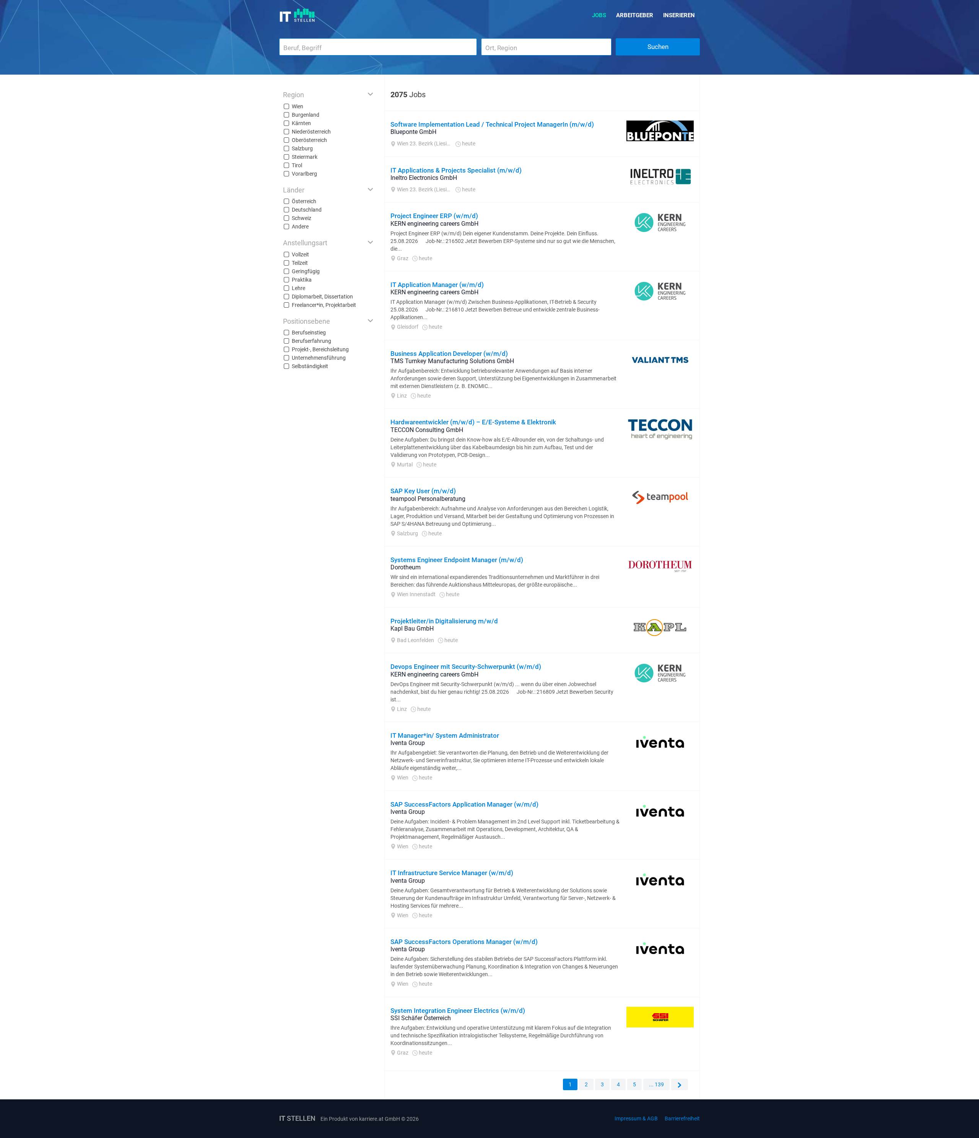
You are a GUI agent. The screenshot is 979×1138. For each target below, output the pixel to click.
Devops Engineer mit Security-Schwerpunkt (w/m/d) (465, 666)
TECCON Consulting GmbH (426, 430)
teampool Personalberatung (427, 498)
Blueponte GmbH (413, 131)
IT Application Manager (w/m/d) (437, 285)
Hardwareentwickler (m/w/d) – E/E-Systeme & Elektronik (473, 422)
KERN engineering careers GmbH (434, 223)
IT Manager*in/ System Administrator (444, 735)
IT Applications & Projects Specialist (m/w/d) (456, 170)
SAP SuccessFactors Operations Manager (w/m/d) (464, 942)
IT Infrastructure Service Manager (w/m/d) (451, 873)
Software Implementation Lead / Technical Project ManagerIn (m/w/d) (492, 124)
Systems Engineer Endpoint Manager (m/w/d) (456, 560)
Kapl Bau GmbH (412, 628)
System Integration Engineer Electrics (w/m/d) (457, 1010)
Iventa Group (407, 743)
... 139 (656, 1084)
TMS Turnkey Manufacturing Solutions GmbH (452, 361)
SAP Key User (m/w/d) (423, 491)
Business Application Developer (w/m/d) (449, 353)
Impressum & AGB (636, 1118)
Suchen (657, 47)
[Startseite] (297, 15)
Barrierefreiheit (682, 1118)
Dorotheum (405, 567)
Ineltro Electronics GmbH (423, 177)
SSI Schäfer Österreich (420, 1018)
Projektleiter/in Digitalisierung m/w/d (444, 621)
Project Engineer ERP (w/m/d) (434, 216)
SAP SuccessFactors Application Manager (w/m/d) (464, 804)
